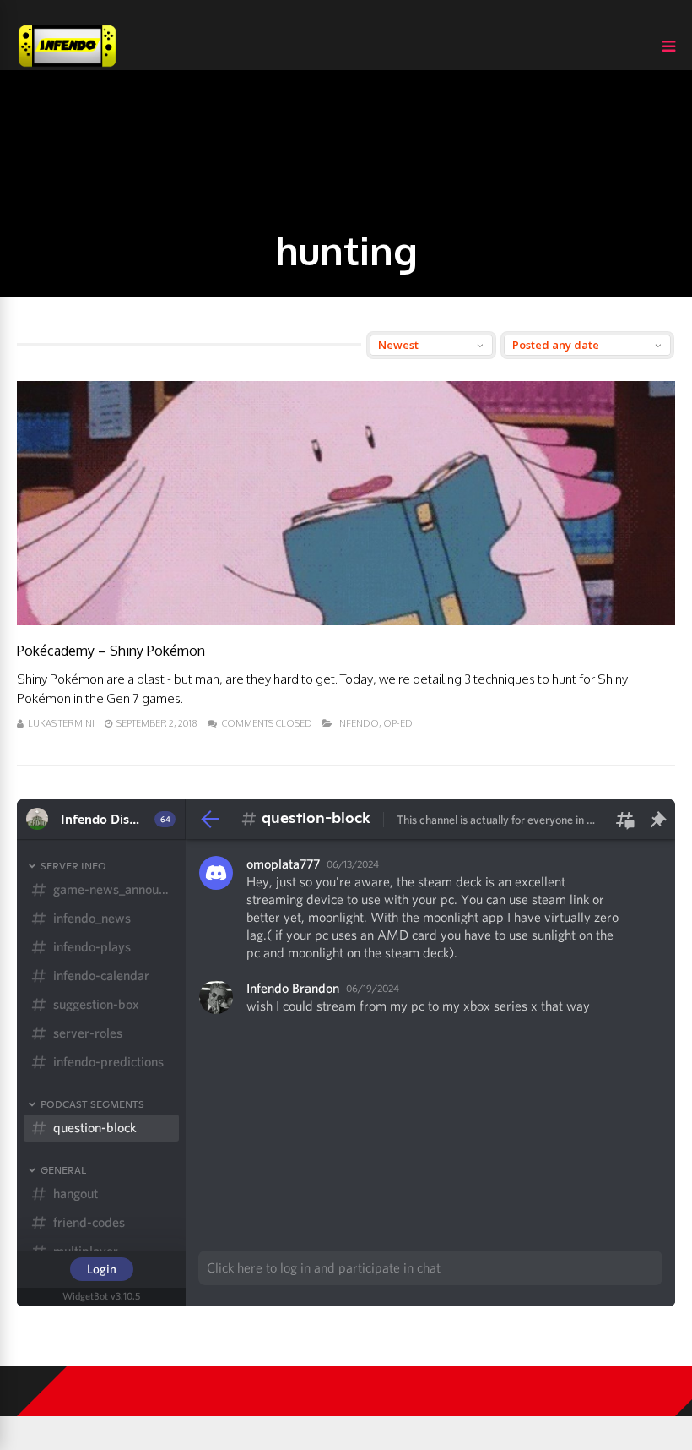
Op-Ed (398, 723)
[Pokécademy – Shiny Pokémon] (346, 620)
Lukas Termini (61, 723)
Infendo (358, 723)
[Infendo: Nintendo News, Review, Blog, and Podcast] (67, 66)
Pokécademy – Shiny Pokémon (111, 650)
